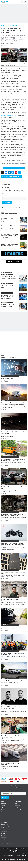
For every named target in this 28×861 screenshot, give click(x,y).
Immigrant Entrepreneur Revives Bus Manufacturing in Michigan (10, 600)
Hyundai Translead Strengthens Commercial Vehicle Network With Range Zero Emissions (10, 227)
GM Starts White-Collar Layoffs (8, 286)
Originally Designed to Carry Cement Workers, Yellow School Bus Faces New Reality (9, 244)
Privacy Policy (23, 854)
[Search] (22, 2)
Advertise (16, 854)
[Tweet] (12, 172)
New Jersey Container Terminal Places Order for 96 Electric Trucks (13, 654)
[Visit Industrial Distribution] (3, 781)
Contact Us (9, 854)
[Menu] (25, 2)
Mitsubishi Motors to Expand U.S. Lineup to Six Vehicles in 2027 (9, 235)
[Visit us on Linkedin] (16, 851)
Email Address (6, 195)
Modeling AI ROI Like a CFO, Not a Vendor (9, 219)
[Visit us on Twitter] (13, 851)
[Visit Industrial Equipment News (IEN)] (17, 779)
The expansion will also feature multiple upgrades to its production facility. (13, 518)
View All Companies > (14, 261)
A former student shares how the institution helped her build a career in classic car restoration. (13, 739)
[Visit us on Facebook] (10, 851)
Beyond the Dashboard (7, 378)
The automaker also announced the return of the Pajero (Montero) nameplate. (12, 435)
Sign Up (4, 797)
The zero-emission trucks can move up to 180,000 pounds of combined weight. (13, 657)
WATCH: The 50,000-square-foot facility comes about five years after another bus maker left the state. (13, 603)
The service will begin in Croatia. (9, 629)
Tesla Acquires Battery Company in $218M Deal (8, 277)
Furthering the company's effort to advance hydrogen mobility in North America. (13, 406)
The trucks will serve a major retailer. (9, 766)
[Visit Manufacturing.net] (10, 781)
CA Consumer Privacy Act (20, 855)
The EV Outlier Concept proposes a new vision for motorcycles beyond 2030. (13, 548)
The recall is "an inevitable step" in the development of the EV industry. (13, 490)
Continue (7, 202)
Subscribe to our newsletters (14, 168)
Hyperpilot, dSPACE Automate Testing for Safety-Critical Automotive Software (14, 707)
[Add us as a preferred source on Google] (19, 172)
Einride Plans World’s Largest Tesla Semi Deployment (11, 764)
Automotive (14, 25)
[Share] (6, 172)
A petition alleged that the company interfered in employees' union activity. (12, 576)
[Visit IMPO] (24, 779)
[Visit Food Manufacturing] (10, 779)
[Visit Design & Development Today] (3, 779)
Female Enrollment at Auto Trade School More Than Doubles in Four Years (13, 736)
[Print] (2, 172)
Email (2, 790)
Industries (4, 25)
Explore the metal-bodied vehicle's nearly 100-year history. (13, 463)
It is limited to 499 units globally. (9, 684)
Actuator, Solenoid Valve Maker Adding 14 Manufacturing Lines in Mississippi (12, 515)
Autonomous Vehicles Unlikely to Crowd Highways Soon (8, 297)
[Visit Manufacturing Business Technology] (17, 781)
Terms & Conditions (8, 855)
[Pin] (16, 172)
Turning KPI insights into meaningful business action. (13, 380)
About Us (4, 854)
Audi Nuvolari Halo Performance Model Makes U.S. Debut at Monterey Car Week (13, 681)
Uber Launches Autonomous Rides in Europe (12, 627)
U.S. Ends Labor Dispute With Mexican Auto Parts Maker (13, 573)
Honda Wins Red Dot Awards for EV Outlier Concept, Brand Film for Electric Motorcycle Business (12, 545)
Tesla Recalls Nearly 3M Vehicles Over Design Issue (13, 487)
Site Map (15, 857)
